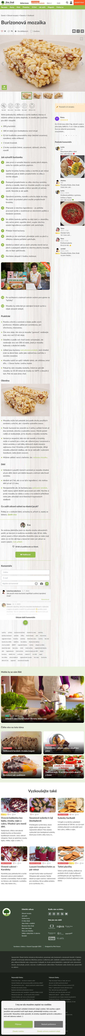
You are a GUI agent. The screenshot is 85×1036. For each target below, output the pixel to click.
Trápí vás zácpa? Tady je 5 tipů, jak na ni (59, 980)
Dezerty (23, 15)
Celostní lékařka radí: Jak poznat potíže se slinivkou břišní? (27, 983)
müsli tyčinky (29, 648)
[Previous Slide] (2, 63)
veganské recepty (6, 638)
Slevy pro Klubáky (27, 931)
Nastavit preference (48, 1024)
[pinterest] (82, 31)
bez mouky (43, 635)
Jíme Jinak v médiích (28, 923)
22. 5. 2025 (16, 604)
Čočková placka (66, 243)
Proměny (26, 7)
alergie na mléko (40, 645)
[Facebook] (49, 913)
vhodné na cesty (31, 632)
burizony (4, 654)
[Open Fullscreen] (81, 38)
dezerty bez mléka (6, 641)
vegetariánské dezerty (40, 648)
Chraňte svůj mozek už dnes (19, 987)
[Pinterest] (58, 913)
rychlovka (20, 654)
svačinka (22, 638)
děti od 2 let (5, 660)
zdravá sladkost (13, 657)
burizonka (44, 657)
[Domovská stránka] (7, 2)
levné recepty (29, 635)
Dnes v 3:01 (64, 251)
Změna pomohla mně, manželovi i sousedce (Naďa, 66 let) (27, 992)
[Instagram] (53, 913)
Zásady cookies (18, 1031)
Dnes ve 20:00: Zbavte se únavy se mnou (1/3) (61, 985)
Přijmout (18, 1024)
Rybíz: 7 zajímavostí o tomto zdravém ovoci (60, 987)
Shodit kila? (79, 2)
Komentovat (45, 599)
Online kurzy (26, 918)
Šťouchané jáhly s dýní (68, 151)
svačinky (40, 632)
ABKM (14, 645)
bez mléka (4, 657)
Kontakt (24, 936)
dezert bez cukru (31, 638)
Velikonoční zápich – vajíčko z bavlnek (59, 994)
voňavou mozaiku (40, 457)
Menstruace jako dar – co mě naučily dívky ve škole (25, 994)
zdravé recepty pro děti (31, 651)
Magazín (51, 7)
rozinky (31, 645)
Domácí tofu (65, 233)
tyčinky (10, 632)
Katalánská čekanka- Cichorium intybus (59, 999)
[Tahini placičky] (71, 853)
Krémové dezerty (35, 863)
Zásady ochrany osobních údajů (48, 1031)
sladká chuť (12, 654)
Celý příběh (17, 542)
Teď (61, 149)
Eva (29, 525)
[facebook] (78, 31)
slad (37, 635)
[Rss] (62, 913)
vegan (40, 654)
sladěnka (16, 641)
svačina (40, 638)
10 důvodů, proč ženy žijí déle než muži (59, 992)
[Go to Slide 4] (58, 95)
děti (3, 651)
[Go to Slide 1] (26, 95)
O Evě (34, 7)
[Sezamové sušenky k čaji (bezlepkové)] (42, 805)
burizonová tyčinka (19, 632)
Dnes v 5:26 (64, 241)
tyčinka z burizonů (7, 635)
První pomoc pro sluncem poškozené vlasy (23, 999)
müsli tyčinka (19, 651)
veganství (13, 660)
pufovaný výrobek (39, 488)
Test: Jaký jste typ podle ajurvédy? (58, 990)
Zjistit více (12, 515)
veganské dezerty (22, 645)
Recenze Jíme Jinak (28, 926)
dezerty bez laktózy (34, 641)
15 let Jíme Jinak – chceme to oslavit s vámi (23, 980)
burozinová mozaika (23, 660)
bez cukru (15, 648)
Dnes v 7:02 (64, 230)
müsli (21, 648)
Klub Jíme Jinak (27, 928)
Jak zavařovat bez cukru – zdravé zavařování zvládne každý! (27, 985)
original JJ (27, 654)
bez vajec (36, 657)
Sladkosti (30, 15)
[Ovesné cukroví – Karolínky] (14, 853)
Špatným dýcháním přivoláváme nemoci (22, 990)
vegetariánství (10, 651)
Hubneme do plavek (37, 3)
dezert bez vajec (6, 648)
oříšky (22, 635)
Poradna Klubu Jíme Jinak (70, 185)
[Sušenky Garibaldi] (71, 805)
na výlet (35, 654)
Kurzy (12, 7)
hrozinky (15, 638)
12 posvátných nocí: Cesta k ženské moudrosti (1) (62, 997)
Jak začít (42, 7)
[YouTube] (66, 913)
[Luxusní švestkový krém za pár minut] (42, 853)
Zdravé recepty (12, 15)
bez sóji (47, 638)
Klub (18, 7)
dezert (41, 651)
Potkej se (59, 7)
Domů (3, 15)
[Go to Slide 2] (37, 95)
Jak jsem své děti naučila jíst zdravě (58, 983)
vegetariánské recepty (26, 657)
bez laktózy (24, 641)
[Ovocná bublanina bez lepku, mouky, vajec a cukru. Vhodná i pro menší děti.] (14, 805)
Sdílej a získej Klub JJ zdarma (31, 933)
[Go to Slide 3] (48, 95)
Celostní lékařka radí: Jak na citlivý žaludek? (23, 997)
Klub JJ (49, 3)
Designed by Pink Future (52, 946)
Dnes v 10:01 (64, 193)
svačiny (4, 632)
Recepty (4, 7)
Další (58, 3)
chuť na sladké (6, 645)
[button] (42, 63)
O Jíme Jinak (26, 921)
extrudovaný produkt (29, 350)
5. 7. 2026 (25, 591)
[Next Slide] (82, 63)
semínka (16, 635)
